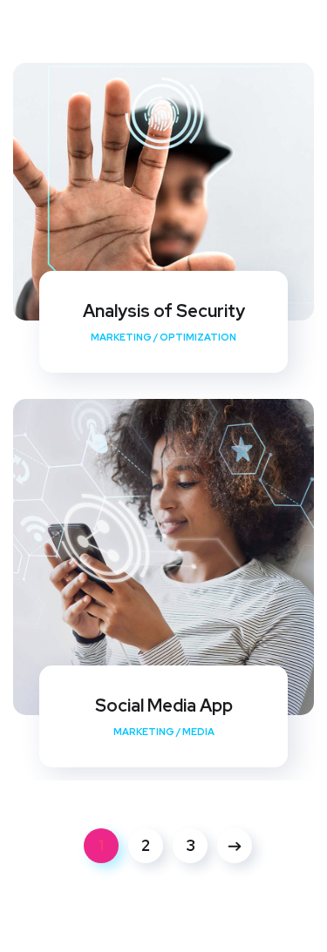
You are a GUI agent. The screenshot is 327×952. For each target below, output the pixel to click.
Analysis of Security (164, 311)
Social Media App (164, 705)
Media (198, 732)
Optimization (198, 337)
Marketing (121, 337)
